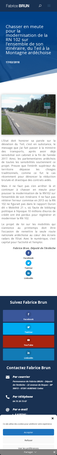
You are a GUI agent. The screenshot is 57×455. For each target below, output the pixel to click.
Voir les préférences (28, 448)
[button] (52, 418)
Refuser (29, 440)
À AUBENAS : (21, 414)
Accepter (28, 432)
